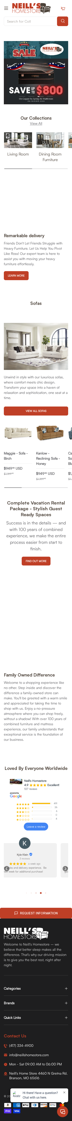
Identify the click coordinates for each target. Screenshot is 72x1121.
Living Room (18, 153)
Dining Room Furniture (50, 156)
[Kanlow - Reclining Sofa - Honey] (50, 433)
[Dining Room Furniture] (50, 140)
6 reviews (36, 858)
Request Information (39, 913)
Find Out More (36, 561)
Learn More (16, 275)
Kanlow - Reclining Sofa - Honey (48, 458)
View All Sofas (36, 410)
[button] (7, 869)
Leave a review (36, 826)
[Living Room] (18, 140)
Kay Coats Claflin (34, 854)
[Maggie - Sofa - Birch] (18, 433)
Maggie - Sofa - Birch (16, 455)
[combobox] (36, 21)
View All (36, 123)
